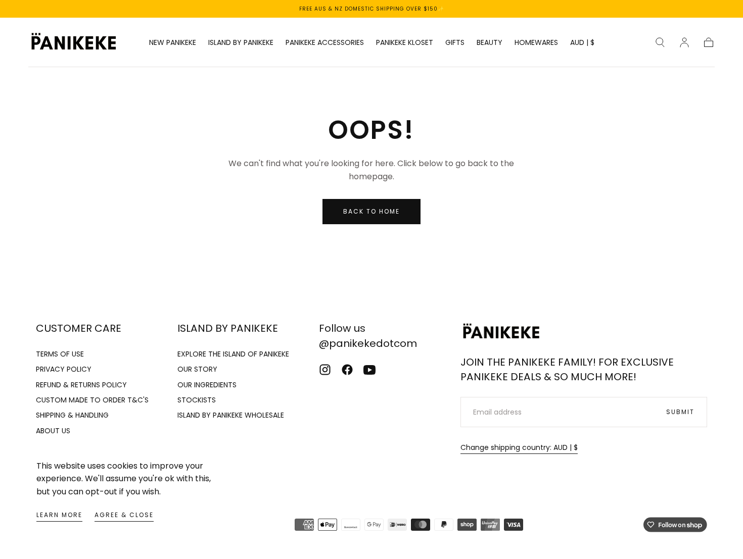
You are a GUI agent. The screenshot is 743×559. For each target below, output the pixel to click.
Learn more (59, 515)
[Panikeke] (500, 332)
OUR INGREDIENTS (207, 385)
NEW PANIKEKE (172, 42)
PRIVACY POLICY (63, 369)
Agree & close (124, 515)
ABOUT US (53, 431)
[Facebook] (347, 370)
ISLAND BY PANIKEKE (240, 42)
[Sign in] (684, 42)
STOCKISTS (196, 400)
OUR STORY (197, 369)
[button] (582, 44)
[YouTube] (369, 370)
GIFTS (455, 42)
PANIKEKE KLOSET (404, 42)
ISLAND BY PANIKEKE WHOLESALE (230, 415)
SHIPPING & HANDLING (72, 415)
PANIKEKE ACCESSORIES (325, 42)
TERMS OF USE (60, 354)
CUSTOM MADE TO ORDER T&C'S (92, 400)
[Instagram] (325, 370)
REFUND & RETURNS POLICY (81, 385)
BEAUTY (489, 42)
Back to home (371, 211)
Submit (680, 412)
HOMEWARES (536, 42)
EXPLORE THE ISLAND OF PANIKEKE (233, 354)
